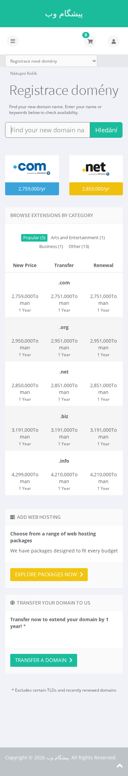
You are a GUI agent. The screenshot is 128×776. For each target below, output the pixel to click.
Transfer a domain (42, 660)
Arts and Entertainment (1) (78, 238)
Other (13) (79, 246)
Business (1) (51, 246)
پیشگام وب (64, 13)
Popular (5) (34, 238)
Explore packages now (47, 574)
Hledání (106, 130)
